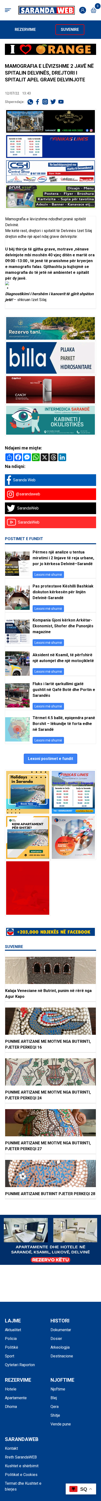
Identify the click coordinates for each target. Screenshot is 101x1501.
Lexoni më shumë (48, 575)
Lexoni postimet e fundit (50, 758)
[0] (93, 10)
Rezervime (25, 29)
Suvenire (70, 29)
